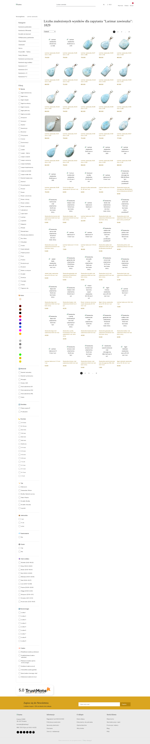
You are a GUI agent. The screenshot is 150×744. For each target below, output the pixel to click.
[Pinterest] (30, 732)
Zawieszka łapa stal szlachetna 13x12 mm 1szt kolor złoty (52, 303)
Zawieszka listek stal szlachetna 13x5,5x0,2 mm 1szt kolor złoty (107, 217)
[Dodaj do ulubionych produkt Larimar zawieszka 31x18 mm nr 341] (131, 144)
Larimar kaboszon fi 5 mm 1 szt (52, 362)
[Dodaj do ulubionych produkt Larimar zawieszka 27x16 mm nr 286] (131, 90)
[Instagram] (21, 732)
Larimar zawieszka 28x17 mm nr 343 (124, 134)
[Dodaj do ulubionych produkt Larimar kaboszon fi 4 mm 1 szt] (77, 228)
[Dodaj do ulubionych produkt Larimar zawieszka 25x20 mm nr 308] (58, 90)
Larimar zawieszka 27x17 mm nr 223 (52, 134)
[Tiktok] (27, 732)
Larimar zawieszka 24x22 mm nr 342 (70, 80)
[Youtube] (24, 732)
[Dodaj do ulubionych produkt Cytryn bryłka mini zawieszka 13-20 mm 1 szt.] (77, 171)
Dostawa (50, 728)
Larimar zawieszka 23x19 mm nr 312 (106, 53)
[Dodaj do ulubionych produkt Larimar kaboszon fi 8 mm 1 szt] (95, 228)
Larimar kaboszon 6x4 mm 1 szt (125, 303)
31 (129, 32)
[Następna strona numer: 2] (133, 32)
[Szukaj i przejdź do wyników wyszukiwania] (94, 4)
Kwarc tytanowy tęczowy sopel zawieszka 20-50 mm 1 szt (88, 303)
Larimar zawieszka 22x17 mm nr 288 (88, 53)
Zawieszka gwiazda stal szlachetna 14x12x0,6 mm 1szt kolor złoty (106, 332)
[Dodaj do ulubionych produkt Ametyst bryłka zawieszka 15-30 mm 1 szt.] (95, 171)
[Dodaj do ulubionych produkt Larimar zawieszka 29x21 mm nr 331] (77, 144)
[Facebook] (18, 732)
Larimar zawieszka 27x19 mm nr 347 (106, 134)
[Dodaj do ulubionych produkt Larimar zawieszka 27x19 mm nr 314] (95, 117)
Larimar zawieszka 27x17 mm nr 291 (70, 134)
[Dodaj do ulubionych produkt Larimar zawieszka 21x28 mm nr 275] (77, 36)
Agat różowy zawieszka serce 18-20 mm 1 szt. (106, 303)
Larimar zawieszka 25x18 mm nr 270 (124, 80)
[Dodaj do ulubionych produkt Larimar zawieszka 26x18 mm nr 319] (113, 90)
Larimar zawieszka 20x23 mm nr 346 (52, 53)
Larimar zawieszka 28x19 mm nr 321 (52, 161)
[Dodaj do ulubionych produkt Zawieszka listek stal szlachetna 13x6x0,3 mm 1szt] (131, 257)
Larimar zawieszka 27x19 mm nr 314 (88, 134)
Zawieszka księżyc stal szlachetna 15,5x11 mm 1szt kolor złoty (70, 217)
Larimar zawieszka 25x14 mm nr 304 (106, 80)
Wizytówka (80, 728)
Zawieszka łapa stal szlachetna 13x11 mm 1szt (52, 331)
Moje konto (110, 719)
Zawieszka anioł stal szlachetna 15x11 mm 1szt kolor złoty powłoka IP (124, 217)
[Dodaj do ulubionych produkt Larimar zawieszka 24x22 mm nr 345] (95, 63)
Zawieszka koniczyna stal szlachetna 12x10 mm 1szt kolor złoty (52, 217)
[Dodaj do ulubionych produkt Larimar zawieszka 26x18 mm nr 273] (95, 90)
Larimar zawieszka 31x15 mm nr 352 (88, 161)
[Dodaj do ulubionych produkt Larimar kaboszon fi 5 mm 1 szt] (58, 345)
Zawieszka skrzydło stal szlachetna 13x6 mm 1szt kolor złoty (88, 275)
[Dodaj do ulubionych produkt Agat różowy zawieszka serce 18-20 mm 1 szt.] (113, 286)
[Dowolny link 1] (33, 732)
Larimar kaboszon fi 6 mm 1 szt (106, 188)
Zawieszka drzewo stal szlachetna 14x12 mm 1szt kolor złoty (88, 362)
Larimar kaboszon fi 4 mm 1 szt (70, 245)
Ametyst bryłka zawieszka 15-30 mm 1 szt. (88, 188)
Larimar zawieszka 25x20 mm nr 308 (52, 107)
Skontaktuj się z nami (113, 722)
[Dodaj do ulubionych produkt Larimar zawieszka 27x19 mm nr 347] (113, 117)
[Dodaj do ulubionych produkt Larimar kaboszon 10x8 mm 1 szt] (95, 200)
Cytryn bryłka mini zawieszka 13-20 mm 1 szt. (70, 188)
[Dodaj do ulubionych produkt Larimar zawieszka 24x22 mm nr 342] (77, 63)
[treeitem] (28, 27)
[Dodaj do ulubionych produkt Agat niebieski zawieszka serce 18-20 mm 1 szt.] (131, 345)
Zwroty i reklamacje (53, 731)
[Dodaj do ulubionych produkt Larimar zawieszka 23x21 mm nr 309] (131, 36)
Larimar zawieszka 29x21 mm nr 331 (70, 161)
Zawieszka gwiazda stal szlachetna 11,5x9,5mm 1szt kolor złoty (70, 275)
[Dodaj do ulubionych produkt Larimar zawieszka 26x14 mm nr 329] (77, 90)
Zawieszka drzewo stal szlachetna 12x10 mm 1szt (70, 362)
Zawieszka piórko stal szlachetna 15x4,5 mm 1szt (125, 245)
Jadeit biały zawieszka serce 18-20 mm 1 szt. (51, 274)
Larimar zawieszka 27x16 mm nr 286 (124, 107)
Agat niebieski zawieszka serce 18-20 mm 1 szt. (124, 362)
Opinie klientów (82, 725)
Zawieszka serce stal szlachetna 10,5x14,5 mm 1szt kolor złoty (52, 246)
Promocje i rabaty (112, 725)
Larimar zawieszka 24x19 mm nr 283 (52, 80)
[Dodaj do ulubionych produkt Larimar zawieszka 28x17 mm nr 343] (131, 117)
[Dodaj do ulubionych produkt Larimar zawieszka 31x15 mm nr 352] (95, 144)
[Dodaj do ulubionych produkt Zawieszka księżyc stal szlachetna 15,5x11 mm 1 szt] (77, 286)
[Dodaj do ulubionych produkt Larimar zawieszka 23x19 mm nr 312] (113, 36)
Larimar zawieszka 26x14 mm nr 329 (70, 107)
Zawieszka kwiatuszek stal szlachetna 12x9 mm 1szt (88, 331)
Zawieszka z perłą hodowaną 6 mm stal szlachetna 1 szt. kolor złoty (69, 333)
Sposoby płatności (53, 725)
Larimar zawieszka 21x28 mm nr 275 (70, 53)
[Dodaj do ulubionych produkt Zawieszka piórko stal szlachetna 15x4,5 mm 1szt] (131, 228)
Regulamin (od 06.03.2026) (55, 719)
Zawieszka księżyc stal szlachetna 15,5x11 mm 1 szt (70, 303)
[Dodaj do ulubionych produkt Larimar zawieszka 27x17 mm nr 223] (58, 117)
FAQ (108, 731)
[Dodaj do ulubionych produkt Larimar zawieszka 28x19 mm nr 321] (58, 144)
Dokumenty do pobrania (85, 722)
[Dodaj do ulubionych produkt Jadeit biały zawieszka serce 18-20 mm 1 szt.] (58, 257)
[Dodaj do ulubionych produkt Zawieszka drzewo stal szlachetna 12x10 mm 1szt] (77, 345)
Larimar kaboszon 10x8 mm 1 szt (88, 217)
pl (104, 4)
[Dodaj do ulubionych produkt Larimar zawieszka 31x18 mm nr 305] (113, 144)
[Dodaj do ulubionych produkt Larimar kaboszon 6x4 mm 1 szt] (131, 286)
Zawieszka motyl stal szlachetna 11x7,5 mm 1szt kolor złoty (106, 275)
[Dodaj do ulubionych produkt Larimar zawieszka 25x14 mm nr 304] (113, 63)
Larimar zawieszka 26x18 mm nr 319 (106, 107)
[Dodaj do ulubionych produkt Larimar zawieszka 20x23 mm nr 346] (58, 36)
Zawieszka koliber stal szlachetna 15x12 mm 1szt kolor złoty (124, 332)
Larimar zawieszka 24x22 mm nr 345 (88, 80)
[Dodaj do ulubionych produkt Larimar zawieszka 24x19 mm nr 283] (58, 63)
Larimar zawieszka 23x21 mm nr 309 (124, 53)
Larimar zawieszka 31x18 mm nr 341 (124, 161)
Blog (108, 728)
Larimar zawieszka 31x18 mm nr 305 (106, 161)
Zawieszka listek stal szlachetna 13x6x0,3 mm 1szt (124, 275)
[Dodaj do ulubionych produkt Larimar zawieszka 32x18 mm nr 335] (58, 171)
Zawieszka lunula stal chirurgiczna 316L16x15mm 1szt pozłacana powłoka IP (125, 189)
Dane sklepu (81, 719)
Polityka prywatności (53, 722)
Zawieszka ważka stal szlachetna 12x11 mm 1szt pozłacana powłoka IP (106, 246)
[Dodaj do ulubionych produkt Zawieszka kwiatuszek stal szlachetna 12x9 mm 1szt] (95, 314)
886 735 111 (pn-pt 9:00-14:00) (26, 727)
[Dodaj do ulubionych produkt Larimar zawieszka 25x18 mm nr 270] (131, 63)
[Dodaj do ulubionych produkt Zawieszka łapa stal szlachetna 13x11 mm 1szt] (58, 314)
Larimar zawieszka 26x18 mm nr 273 (88, 107)
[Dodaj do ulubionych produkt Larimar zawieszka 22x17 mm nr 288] (95, 36)
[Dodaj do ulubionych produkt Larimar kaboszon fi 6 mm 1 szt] (113, 171)
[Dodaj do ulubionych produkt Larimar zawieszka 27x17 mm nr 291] (77, 117)
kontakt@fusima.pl (22, 724)
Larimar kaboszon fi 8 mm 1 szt (88, 245)
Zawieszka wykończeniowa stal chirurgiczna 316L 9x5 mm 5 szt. (107, 362)
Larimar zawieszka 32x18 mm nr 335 (52, 188)
